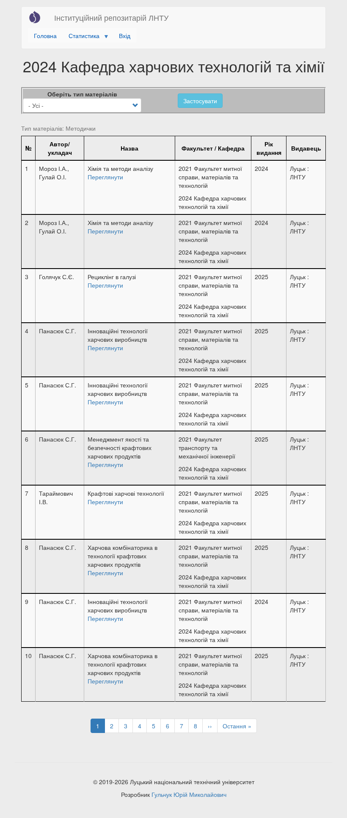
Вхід (124, 35)
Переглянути (105, 177)
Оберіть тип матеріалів (82, 94)
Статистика (81, 37)
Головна (45, 35)
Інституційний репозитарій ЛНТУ (111, 17)
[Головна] (38, 17)
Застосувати (200, 100)
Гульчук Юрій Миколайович (188, 794)
